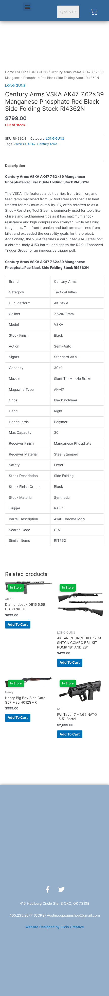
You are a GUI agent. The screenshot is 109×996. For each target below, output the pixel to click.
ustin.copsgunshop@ (66, 915)
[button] (27, 7)
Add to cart (18, 624)
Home (9, 72)
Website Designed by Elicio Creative (54, 927)
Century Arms (47, 144)
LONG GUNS (38, 72)
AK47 (31, 144)
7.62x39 (20, 144)
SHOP (21, 72)
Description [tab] (15, 166)
